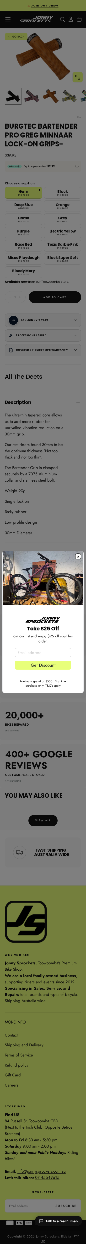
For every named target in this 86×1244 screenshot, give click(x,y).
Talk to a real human (61, 1221)
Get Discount (43, 665)
